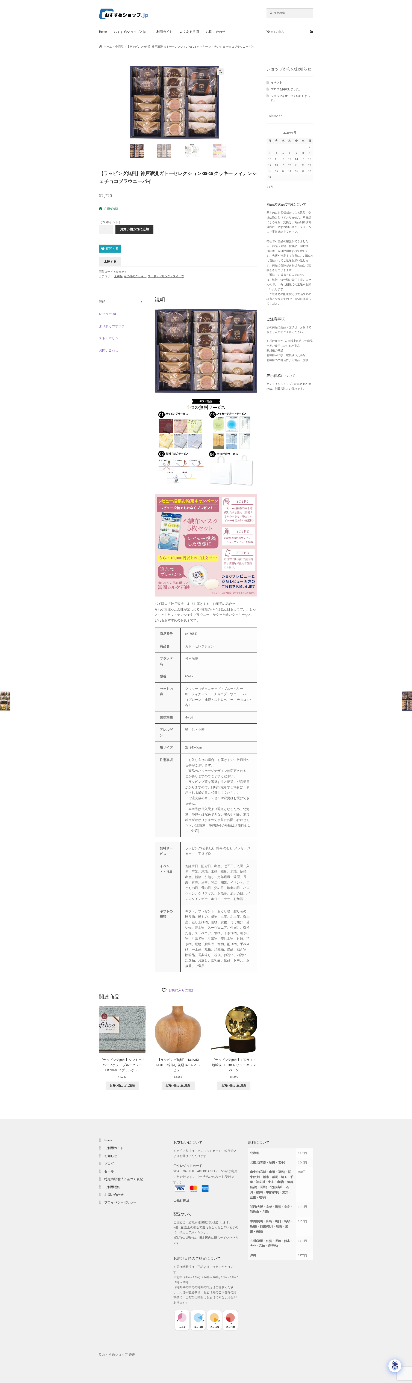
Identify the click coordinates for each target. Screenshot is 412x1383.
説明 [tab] (102, 302)
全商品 (119, 46)
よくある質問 (189, 32)
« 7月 (270, 187)
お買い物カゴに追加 (134, 229)
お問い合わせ (215, 32)
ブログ (109, 1164)
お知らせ (110, 1156)
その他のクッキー (135, 276)
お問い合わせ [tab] (108, 350)
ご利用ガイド (163, 32)
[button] (220, 71)
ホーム (108, 46)
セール (109, 1171)
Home (103, 32)
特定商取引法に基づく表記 (123, 1179)
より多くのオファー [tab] (113, 326)
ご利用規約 (112, 1187)
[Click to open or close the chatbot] (394, 1365)
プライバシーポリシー (120, 1202)
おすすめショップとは (130, 32)
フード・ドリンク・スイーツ (166, 276)
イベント (276, 82)
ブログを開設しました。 (286, 89)
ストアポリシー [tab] (110, 338)
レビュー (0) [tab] (107, 314)
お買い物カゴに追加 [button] (122, 1085)
